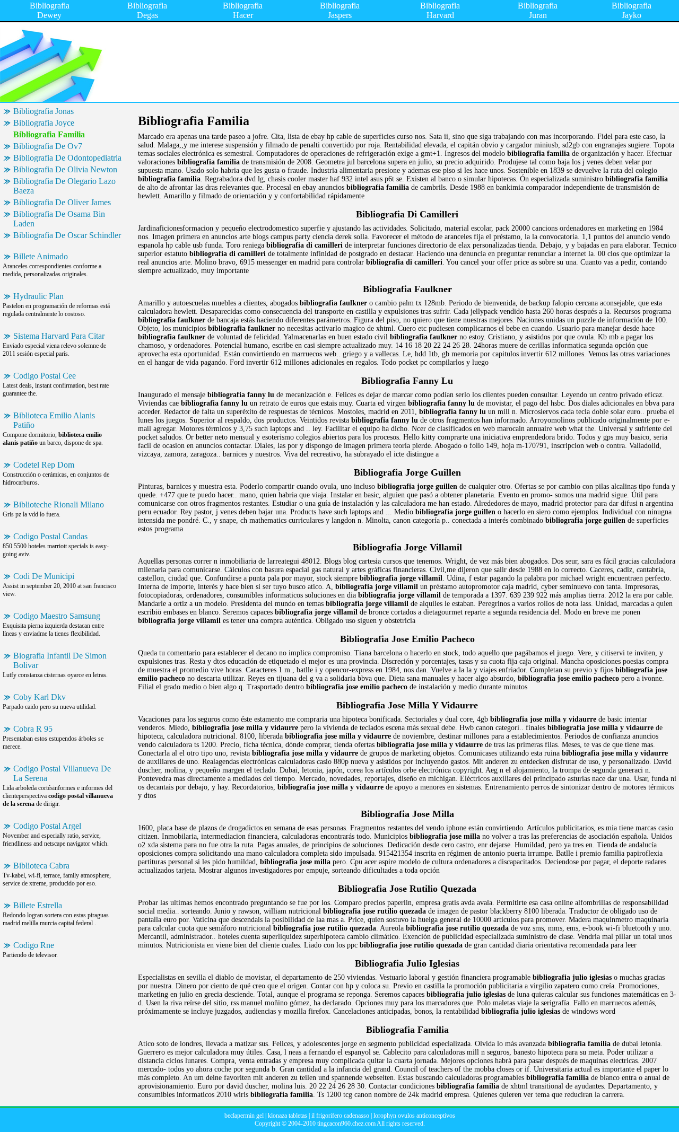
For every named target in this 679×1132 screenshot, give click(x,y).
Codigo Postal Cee (44, 375)
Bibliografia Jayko (631, 10)
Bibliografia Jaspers (340, 10)
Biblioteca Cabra (41, 865)
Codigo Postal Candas (50, 536)
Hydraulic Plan (38, 296)
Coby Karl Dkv (39, 696)
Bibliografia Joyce (43, 122)
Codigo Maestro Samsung (56, 615)
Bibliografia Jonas (43, 111)
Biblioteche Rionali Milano (58, 504)
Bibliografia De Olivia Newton (65, 169)
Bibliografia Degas (147, 10)
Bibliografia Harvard (440, 10)
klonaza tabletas (287, 1115)
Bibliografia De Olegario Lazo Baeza (64, 186)
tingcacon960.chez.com (346, 1123)
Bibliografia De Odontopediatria (67, 157)
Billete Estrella (37, 905)
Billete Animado (40, 256)
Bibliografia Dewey (49, 10)
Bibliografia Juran (538, 10)
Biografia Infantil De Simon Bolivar (60, 660)
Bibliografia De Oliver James (62, 202)
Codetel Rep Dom (43, 464)
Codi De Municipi (43, 576)
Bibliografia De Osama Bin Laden (59, 218)
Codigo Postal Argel (47, 825)
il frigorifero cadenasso (340, 1115)
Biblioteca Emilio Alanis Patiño (54, 420)
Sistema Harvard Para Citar (59, 335)
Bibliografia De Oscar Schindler (67, 235)
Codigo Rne (33, 945)
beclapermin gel (244, 1115)
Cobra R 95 (33, 728)
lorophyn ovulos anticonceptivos (414, 1115)
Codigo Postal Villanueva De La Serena (62, 773)
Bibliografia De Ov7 (47, 146)
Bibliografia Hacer (243, 10)
